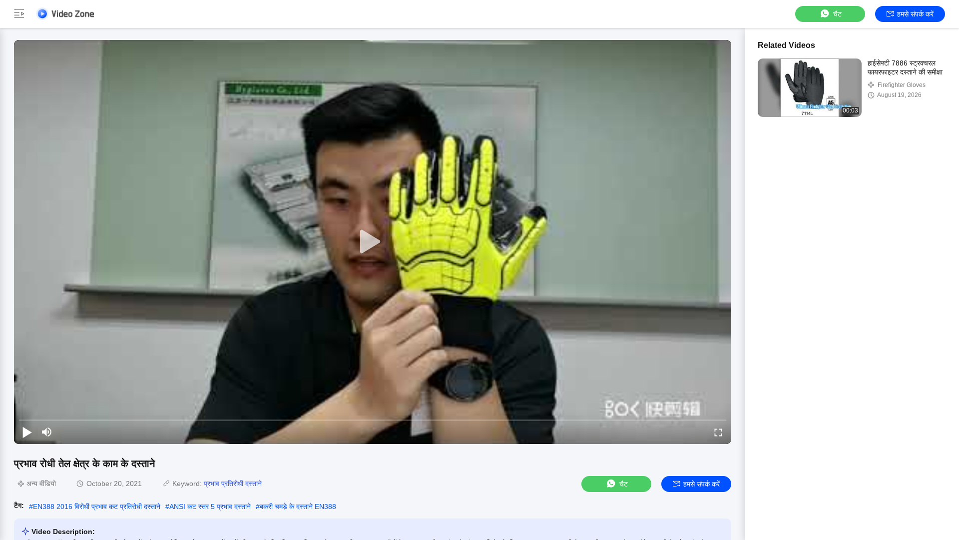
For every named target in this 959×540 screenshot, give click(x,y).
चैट (837, 14)
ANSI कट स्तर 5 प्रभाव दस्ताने (210, 506)
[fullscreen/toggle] (718, 432)
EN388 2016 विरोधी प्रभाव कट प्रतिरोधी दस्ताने (96, 506)
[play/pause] (27, 432)
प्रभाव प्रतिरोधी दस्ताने (233, 484)
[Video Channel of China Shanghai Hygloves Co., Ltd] (65, 14)
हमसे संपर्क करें (915, 14)
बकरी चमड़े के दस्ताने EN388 (298, 506)
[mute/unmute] (47, 432)
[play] (372, 242)
